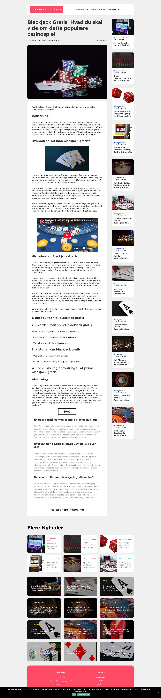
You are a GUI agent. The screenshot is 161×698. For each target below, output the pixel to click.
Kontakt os (115, 10)
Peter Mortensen (55, 41)
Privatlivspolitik (84, 695)
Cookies (103, 10)
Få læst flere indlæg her (67, 509)
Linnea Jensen (118, 39)
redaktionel (101, 41)
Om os (94, 10)
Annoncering (82, 10)
